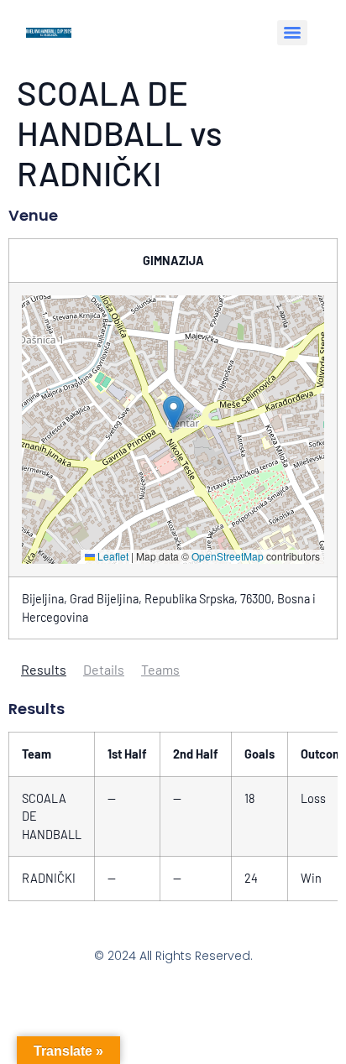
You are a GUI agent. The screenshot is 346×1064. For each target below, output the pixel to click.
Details (103, 669)
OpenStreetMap (227, 556)
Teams (160, 669)
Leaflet (111, 556)
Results (43, 669)
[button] (173, 412)
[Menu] (292, 32)
